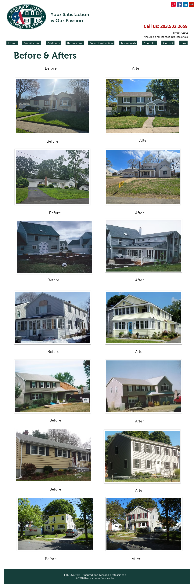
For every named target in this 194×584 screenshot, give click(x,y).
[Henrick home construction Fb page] (179, 4)
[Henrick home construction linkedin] (185, 4)
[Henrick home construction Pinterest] (173, 4)
